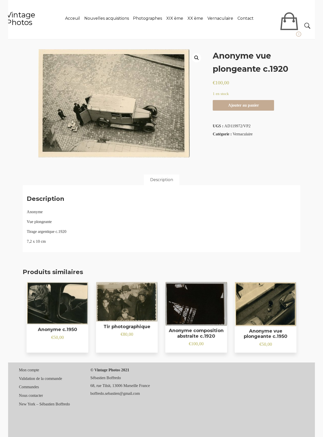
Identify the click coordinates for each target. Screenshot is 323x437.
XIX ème (174, 18)
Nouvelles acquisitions (106, 18)
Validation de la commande (40, 378)
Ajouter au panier (243, 105)
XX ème (195, 18)
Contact (245, 18)
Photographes (147, 18)
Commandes (29, 387)
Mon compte (29, 370)
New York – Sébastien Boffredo (44, 404)
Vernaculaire (220, 18)
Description (161, 179)
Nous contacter (31, 395)
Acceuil (72, 18)
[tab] (161, 180)
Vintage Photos (20, 18)
